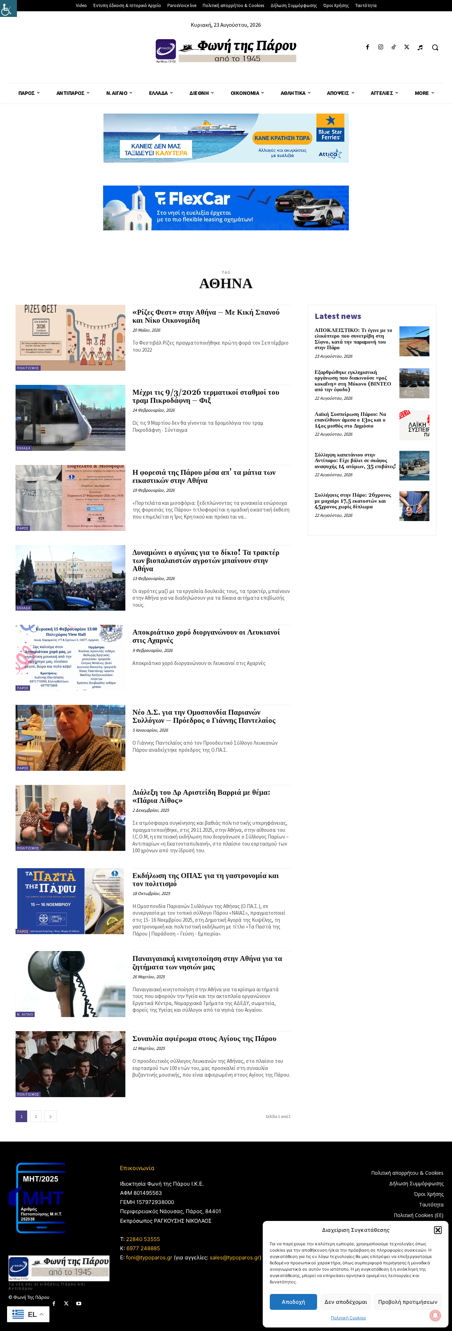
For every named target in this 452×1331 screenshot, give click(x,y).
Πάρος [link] (23, 528)
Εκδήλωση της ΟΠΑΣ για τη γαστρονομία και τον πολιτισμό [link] (205, 880)
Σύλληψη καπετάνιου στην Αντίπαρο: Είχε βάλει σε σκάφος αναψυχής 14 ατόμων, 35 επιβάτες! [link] (355, 461)
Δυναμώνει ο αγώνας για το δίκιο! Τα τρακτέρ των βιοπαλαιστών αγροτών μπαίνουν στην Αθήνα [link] (205, 561)
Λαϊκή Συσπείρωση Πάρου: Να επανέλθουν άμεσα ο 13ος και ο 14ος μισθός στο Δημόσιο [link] (350, 420)
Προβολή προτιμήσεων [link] (408, 1302)
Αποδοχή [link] (293, 1302)
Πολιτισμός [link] (28, 368)
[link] (8, 8)
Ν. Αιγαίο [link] (25, 1014)
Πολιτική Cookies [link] (348, 1317)
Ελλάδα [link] (23, 448)
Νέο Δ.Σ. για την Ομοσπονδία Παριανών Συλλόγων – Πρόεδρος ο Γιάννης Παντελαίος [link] (203, 716)
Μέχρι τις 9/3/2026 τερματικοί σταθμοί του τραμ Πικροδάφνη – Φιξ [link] (205, 396)
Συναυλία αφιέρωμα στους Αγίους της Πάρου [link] (204, 1038)
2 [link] (36, 1116)
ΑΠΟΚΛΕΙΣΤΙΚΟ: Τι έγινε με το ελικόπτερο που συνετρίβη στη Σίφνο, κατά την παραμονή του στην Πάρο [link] (353, 339)
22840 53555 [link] (143, 1239)
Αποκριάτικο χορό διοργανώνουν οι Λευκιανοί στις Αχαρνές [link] (206, 636)
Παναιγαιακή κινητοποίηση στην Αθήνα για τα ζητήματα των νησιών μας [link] (207, 963)
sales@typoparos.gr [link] (235, 1257)
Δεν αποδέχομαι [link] (346, 1302)
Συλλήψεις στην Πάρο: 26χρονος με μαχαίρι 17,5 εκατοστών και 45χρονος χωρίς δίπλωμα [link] (353, 501)
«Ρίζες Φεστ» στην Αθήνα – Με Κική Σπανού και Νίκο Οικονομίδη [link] (206, 316)
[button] (437, 1230)
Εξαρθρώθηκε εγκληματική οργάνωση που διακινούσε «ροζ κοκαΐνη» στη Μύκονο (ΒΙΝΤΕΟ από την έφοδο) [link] (353, 381)
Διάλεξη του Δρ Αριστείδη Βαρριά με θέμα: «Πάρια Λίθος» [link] (201, 796)
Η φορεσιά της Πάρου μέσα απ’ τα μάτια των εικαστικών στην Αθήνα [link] (203, 476)
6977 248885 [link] (143, 1248)
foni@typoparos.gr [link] (149, 1257)
